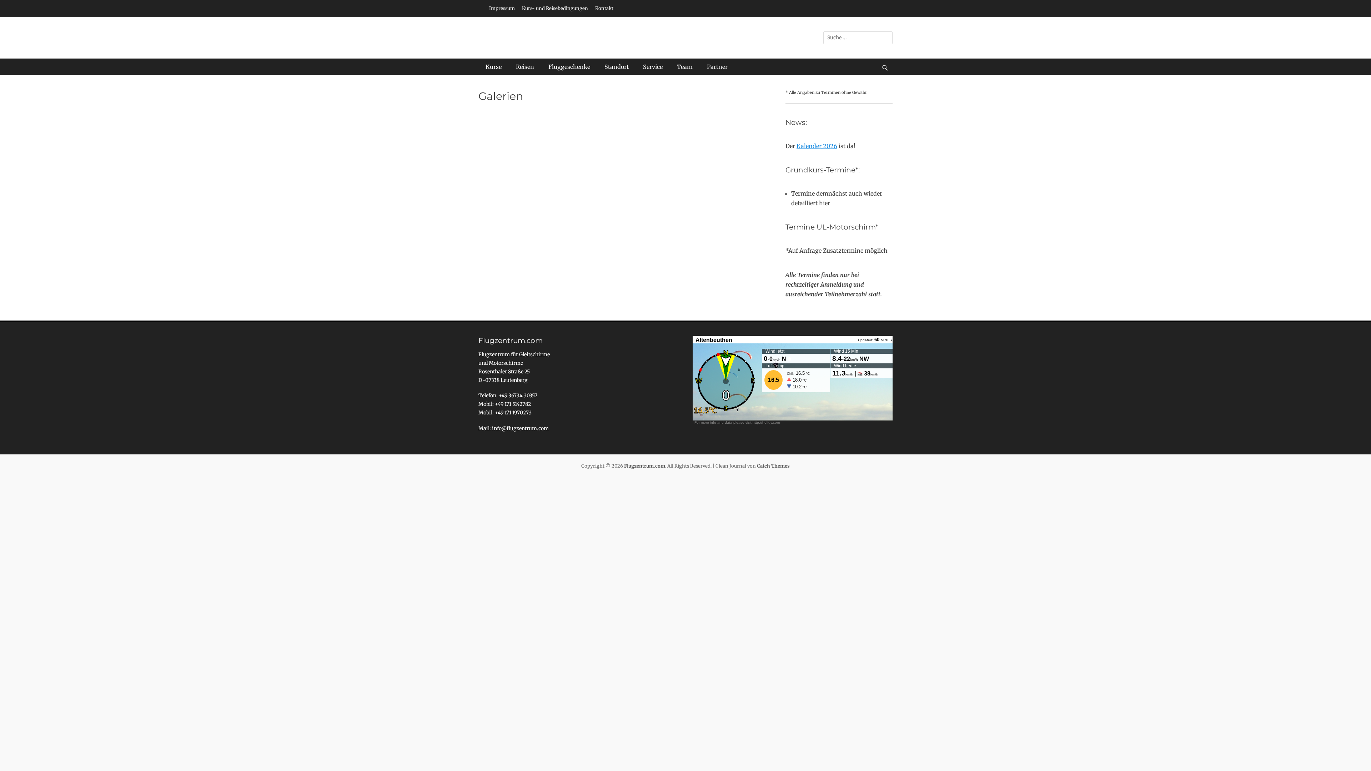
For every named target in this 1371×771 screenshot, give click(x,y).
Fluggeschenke (569, 66)
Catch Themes (773, 466)
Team (685, 66)
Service (653, 66)
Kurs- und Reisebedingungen (555, 8)
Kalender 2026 (817, 146)
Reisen (525, 66)
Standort (616, 66)
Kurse (494, 66)
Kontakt (604, 8)
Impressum (502, 8)
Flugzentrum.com (644, 466)
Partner (717, 66)
